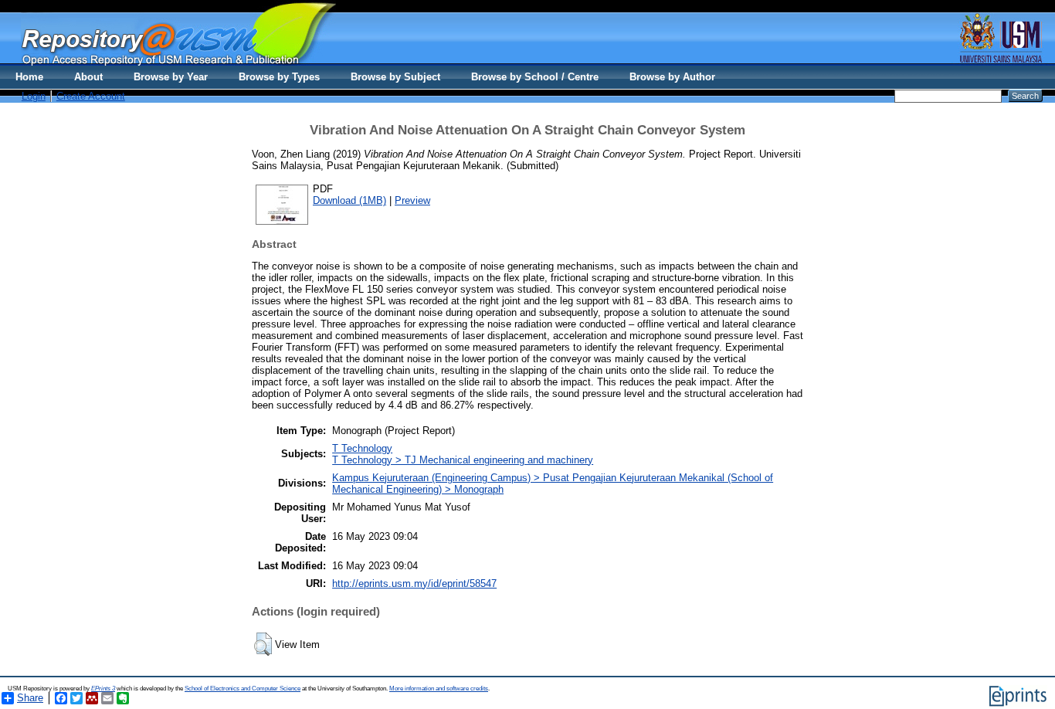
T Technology (362, 448)
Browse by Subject (395, 77)
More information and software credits (438, 688)
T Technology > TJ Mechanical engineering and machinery (462, 460)
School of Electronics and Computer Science (242, 688)
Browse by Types (279, 77)
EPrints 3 (103, 688)
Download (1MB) (349, 200)
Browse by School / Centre (535, 77)
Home (29, 77)
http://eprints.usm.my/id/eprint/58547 (414, 583)
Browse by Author (672, 77)
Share (30, 698)
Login (34, 96)
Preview (412, 200)
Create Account (90, 96)
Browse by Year (171, 77)
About (88, 77)
